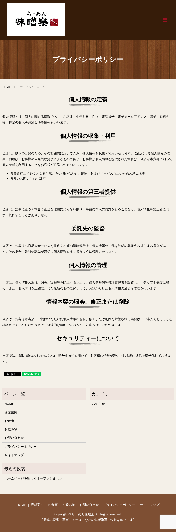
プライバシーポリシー (21, 446)
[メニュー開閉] (165, 20)
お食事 (9, 421)
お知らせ (98, 404)
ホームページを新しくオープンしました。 (35, 478)
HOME (6, 87)
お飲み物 (11, 429)
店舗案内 (11, 412)
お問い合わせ (14, 438)
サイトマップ (14, 455)
